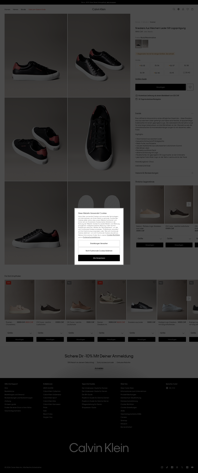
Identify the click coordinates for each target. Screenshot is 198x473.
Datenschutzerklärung (91, 237)
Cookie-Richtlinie (113, 235)
